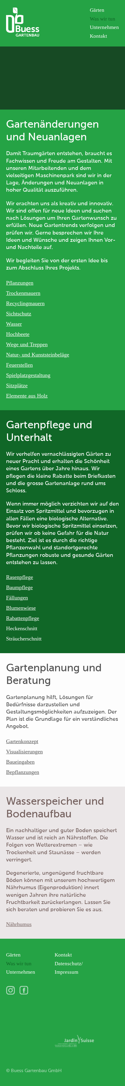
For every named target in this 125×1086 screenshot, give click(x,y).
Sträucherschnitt (24, 639)
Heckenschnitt (21, 628)
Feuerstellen (19, 365)
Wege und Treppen (27, 344)
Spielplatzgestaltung (28, 375)
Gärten (97, 10)
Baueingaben (20, 762)
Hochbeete (17, 334)
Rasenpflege (19, 577)
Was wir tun (102, 19)
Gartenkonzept (22, 741)
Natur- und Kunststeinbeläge (37, 355)
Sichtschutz (18, 314)
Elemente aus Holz (27, 396)
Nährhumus (19, 924)
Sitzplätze (17, 385)
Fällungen (17, 598)
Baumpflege (19, 587)
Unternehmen (104, 27)
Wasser (14, 324)
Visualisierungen (24, 752)
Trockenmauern (23, 293)
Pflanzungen (19, 283)
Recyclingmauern (25, 303)
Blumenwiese (21, 608)
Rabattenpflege (22, 618)
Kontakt (98, 36)
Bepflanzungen (22, 772)
